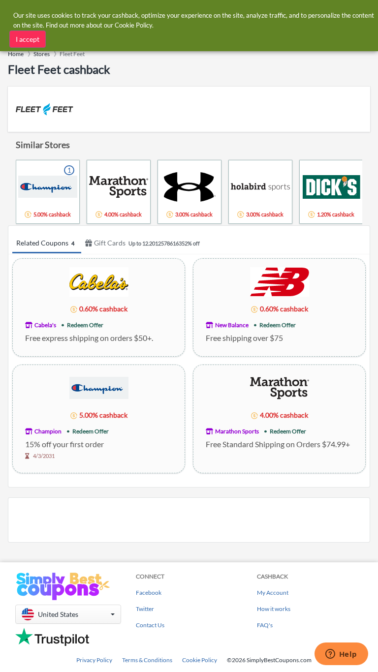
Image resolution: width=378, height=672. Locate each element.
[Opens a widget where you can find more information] (341, 654)
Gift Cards (147, 243)
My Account (272, 592)
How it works (273, 608)
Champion (48, 431)
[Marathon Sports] (279, 387)
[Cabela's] (98, 281)
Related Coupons (45, 243)
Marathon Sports (237, 431)
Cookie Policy (199, 660)
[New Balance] (279, 281)
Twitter (145, 608)
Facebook (148, 592)
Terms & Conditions (147, 660)
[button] (68, 614)
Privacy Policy (94, 660)
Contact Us (150, 625)
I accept (27, 39)
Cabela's (45, 325)
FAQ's (265, 625)
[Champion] (98, 387)
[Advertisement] (189, 520)
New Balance (232, 325)
